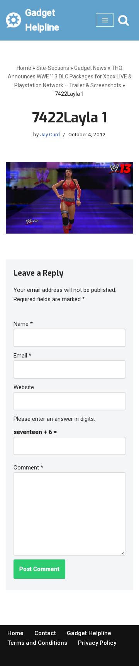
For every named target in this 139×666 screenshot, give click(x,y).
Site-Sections (52, 68)
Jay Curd (50, 134)
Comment (28, 467)
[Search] (123, 20)
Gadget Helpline (89, 633)
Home (24, 68)
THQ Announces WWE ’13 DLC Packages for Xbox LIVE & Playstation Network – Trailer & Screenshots (70, 76)
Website (24, 387)
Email (22, 355)
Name (23, 323)
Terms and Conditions (37, 642)
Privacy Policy (97, 642)
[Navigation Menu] (105, 20)
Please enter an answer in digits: (54, 418)
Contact (45, 633)
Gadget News (90, 68)
